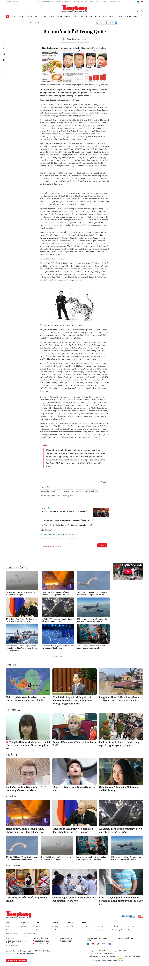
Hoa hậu (128, 16)
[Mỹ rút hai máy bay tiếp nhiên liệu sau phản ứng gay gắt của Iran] (93, 607)
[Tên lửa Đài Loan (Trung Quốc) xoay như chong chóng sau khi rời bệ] (93, 580)
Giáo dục (111, 16)
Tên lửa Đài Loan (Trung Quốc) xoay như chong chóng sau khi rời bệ (92, 593)
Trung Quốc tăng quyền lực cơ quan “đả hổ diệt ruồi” (64, 511)
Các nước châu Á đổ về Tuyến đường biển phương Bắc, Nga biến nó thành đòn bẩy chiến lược (21, 648)
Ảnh (37, 923)
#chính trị (56, 496)
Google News (116, 23)
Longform (71, 923)
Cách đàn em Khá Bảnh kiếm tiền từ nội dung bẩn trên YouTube (26, 788)
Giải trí (104, 16)
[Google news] (110, 944)
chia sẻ (97, 23)
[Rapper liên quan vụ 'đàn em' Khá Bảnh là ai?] (74, 726)
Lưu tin (4, 60)
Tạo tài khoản (57, 534)
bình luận (111, 23)
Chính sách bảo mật (126, 938)
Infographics (87, 923)
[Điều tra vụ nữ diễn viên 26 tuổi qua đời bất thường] (121, 771)
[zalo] (104, 944)
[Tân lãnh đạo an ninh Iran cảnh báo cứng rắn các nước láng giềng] (93, 634)
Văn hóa (97, 16)
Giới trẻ (59, 16)
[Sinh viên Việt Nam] (128, 916)
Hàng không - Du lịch (119, 930)
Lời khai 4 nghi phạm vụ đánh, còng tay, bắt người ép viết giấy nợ (119, 744)
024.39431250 (13, 946)
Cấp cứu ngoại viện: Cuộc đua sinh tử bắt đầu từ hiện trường (73, 899)
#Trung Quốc (68, 496)
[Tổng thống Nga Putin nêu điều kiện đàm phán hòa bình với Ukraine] (22, 607)
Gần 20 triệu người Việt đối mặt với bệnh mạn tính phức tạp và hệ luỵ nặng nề (121, 900)
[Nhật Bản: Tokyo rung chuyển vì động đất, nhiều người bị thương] (58, 607)
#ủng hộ (79, 491)
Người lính (84, 16)
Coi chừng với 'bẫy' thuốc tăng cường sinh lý (26, 899)
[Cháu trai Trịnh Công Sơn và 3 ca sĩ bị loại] (74, 771)
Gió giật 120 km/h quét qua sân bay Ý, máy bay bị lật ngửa (22, 593)
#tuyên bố (45, 491)
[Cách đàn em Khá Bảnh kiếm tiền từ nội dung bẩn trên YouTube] (28, 771)
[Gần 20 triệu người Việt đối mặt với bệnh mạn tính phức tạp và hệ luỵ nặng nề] (121, 882)
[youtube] (142, 1)
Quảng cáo (115, 1)
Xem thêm (141, 16)
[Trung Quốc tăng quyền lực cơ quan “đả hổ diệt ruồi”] (101, 512)
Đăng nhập (44, 534)
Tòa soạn (105, 1)
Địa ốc (37, 16)
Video (135, 16)
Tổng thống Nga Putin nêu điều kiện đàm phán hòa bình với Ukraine (21, 620)
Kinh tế (20, 16)
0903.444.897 (67, 941)
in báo (107, 23)
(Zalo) (48, 941)
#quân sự (45, 496)
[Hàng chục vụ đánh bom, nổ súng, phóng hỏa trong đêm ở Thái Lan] (58, 580)
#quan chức (68, 491)
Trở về (4, 71)
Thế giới (52, 16)
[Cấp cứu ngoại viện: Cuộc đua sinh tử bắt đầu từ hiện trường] (74, 882)
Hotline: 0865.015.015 (45, 1)
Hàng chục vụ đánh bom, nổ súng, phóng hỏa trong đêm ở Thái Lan (56, 593)
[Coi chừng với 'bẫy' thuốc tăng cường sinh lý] (28, 882)
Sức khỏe (44, 16)
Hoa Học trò (94, 1)
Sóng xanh (28, 16)
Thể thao (76, 16)
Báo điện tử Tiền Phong (74, 8)
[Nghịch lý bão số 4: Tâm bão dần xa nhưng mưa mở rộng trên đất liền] (28, 681)
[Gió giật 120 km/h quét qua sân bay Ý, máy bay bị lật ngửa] (22, 580)
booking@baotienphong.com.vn (45, 944)
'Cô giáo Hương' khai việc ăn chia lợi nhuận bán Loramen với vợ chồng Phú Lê (28, 745)
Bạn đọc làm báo (18, 961)
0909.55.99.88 (40, 941)
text (102, 23)
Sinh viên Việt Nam (80, 1)
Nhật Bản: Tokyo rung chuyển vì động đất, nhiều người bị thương (57, 620)
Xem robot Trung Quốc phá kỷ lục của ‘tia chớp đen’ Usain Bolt (58, 647)
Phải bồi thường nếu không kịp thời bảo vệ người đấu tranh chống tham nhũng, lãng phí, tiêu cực (72, 700)
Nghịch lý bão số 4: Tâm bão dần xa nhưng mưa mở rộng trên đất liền (25, 699)
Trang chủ (7, 16)
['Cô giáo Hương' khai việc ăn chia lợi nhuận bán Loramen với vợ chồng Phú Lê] (28, 726)
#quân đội (56, 491)
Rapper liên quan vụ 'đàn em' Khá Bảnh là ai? (74, 744)
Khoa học (120, 16)
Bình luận (4, 66)
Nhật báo (25, 923)
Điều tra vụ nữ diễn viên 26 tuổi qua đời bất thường (119, 788)
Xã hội (14, 16)
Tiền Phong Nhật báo (63, 1)
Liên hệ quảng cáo (40, 938)
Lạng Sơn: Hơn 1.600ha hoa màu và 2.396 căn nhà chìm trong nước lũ (119, 699)
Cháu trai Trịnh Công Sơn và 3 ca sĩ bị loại (73, 788)
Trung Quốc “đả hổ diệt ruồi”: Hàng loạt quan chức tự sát (68, 525)
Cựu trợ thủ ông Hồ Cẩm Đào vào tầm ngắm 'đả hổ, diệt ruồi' (69, 520)
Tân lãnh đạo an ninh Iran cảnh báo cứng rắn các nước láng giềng (92, 647)
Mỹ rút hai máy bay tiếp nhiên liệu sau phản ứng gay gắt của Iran (92, 620)
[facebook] (138, 1)
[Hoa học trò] (140, 916)
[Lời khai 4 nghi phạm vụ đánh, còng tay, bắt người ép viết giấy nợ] (121, 726)
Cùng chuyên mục (17, 567)
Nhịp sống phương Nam (28, 933)
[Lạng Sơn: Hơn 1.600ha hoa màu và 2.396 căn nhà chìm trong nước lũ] (121, 681)
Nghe (4, 48)
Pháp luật (67, 16)
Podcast (55, 923)
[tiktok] (99, 944)
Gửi (102, 545)
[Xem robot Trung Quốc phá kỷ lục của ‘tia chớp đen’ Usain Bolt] (58, 634)
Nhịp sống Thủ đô (11, 933)
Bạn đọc (100, 930)
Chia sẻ (4, 54)
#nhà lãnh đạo (92, 491)
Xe (91, 16)
